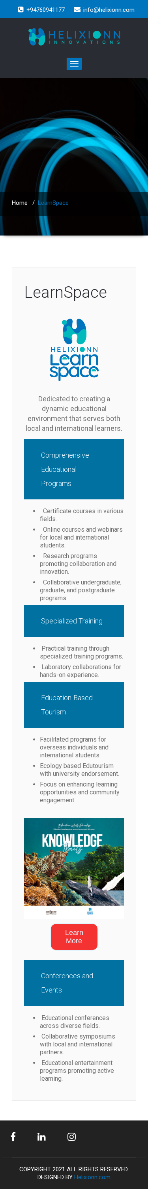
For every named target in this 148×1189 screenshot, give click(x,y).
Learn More (74, 937)
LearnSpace (65, 292)
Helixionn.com (92, 1177)
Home (20, 202)
